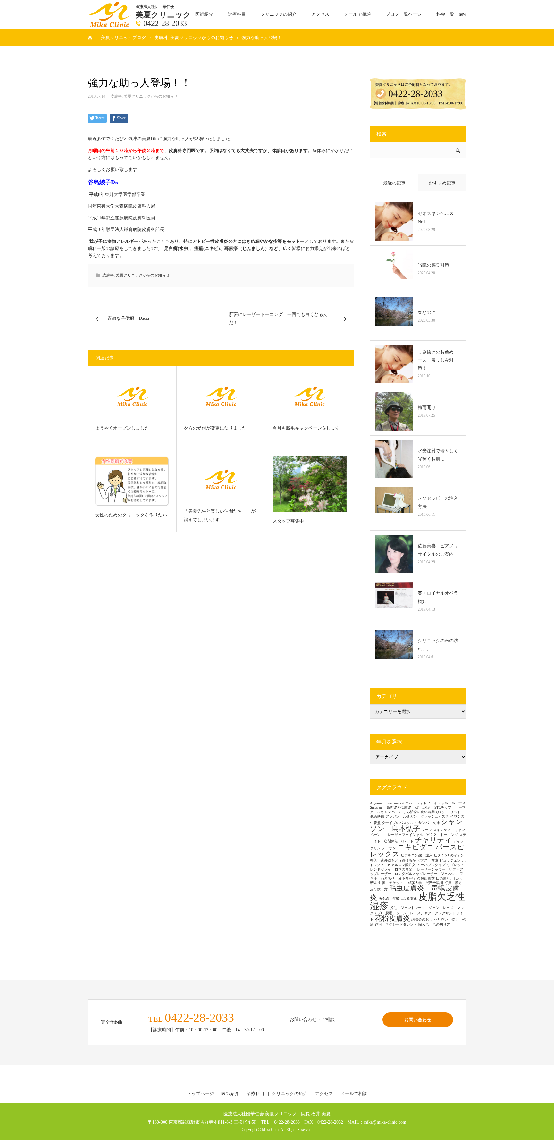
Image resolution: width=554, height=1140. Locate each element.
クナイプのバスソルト (399, 823)
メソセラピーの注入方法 (438, 502)
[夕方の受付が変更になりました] (221, 396)
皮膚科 (116, 96)
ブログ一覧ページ (404, 14)
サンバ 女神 (429, 823)
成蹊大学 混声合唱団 (425, 883)
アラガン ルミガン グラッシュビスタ (417, 816)
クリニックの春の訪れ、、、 (438, 644)
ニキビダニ (415, 847)
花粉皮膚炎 (392, 918)
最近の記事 (394, 183)
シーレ (426, 830)
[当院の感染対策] (394, 269)
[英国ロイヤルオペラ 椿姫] (394, 601)
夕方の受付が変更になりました (215, 428)
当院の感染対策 (433, 265)
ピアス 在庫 (427, 860)
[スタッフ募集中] (310, 484)
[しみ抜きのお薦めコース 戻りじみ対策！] (394, 364)
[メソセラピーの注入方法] (394, 506)
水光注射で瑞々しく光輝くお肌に (438, 454)
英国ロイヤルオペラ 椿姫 (439, 597)
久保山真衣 (426, 878)
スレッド (406, 841)
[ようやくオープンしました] (132, 396)
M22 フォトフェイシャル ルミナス (436, 803)
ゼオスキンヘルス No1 (438, 217)
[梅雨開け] (394, 411)
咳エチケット (394, 883)
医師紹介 (204, 14)
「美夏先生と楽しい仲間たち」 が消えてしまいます (220, 515)
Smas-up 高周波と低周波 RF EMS (401, 807)
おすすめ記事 (442, 183)
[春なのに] (394, 316)
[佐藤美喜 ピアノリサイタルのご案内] (394, 554)
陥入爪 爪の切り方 (434, 924)
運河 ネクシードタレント (396, 924)
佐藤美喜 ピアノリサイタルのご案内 (438, 549)
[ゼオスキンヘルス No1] (394, 221)
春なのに (427, 312)
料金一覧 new (451, 14)
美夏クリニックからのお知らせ (151, 96)
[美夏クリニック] (110, 14)
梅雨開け (427, 407)
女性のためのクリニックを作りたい (131, 515)
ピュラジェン (450, 860)
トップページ (200, 1094)
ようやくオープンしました (122, 428)
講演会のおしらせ (425, 919)
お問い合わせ (417, 1020)
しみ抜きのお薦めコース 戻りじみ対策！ (438, 360)
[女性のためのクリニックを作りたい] (132, 481)
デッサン (389, 848)
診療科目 (237, 14)
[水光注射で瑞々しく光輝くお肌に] (394, 459)
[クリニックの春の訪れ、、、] (394, 649)
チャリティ (433, 840)
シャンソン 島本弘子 (416, 825)
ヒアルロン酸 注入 (416, 855)
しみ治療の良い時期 (419, 812)
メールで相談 (357, 14)
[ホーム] (90, 37)
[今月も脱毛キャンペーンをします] (310, 396)
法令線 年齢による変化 (397, 898)
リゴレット (455, 865)
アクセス (320, 14)
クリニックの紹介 (279, 14)
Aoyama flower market (387, 803)
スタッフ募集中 (288, 521)
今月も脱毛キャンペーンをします (306, 428)
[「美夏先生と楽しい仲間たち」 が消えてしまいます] (221, 479)
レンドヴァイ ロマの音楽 (393, 869)
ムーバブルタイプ (431, 865)
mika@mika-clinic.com (385, 1122)
